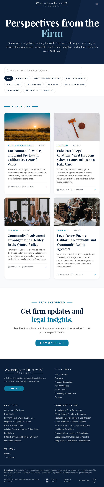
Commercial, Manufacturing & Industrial (72, 437)
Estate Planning (75, 84)
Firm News (22, 78)
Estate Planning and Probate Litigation (21, 437)
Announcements (76, 78)
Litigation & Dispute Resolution (17, 421)
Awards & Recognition (47, 78)
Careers (58, 397)
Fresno (7, 454)
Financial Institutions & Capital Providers (72, 425)
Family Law (9, 433)
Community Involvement (65, 393)
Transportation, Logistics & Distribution (72, 433)
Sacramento (9, 457)
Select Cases (60, 389)
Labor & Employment (13, 425)
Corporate (13, 90)
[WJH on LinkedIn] (47, 480)
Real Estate (14, 84)
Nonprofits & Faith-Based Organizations (72, 440)
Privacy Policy (54, 480)
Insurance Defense (12, 440)
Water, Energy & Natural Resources (70, 414)
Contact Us (14, 388)
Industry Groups (62, 386)
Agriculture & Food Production (68, 410)
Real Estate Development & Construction (73, 418)
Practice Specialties (63, 382)
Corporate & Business (14, 410)
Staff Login (94, 480)
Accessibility (84, 480)
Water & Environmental (39, 90)
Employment (34, 84)
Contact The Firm (52, 343)
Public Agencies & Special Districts (70, 421)
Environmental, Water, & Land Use (19, 418)
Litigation (53, 84)
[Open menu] (97, 4)
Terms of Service (67, 480)
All (9, 78)
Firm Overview (61, 374)
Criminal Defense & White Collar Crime (21, 429)
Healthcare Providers (64, 429)
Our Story (59, 378)
